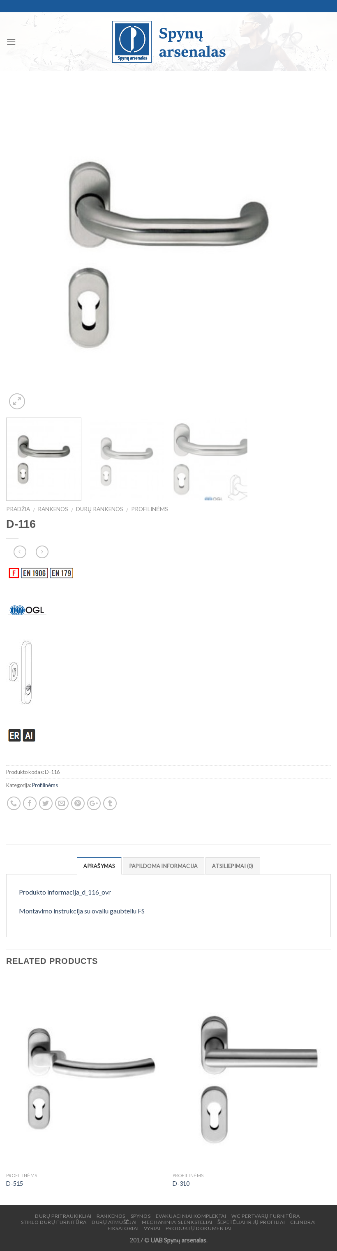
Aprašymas (99, 866)
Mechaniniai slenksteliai (177, 1222)
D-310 (181, 1183)
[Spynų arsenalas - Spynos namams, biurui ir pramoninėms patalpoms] (168, 41)
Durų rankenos (99, 509)
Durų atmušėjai (114, 1222)
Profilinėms (149, 509)
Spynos (141, 1216)
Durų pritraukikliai (63, 1216)
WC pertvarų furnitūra (265, 1216)
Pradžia (18, 509)
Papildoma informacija (163, 866)
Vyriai (152, 1228)
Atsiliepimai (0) (232, 866)
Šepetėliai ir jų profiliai (251, 1222)
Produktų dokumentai (199, 1228)
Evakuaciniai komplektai (191, 1216)
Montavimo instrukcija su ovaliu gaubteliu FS (82, 911)
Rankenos (53, 509)
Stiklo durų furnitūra (54, 1222)
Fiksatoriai (123, 1228)
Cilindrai (303, 1222)
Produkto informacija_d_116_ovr (65, 892)
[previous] (23, 249)
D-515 (14, 1183)
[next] (314, 249)
